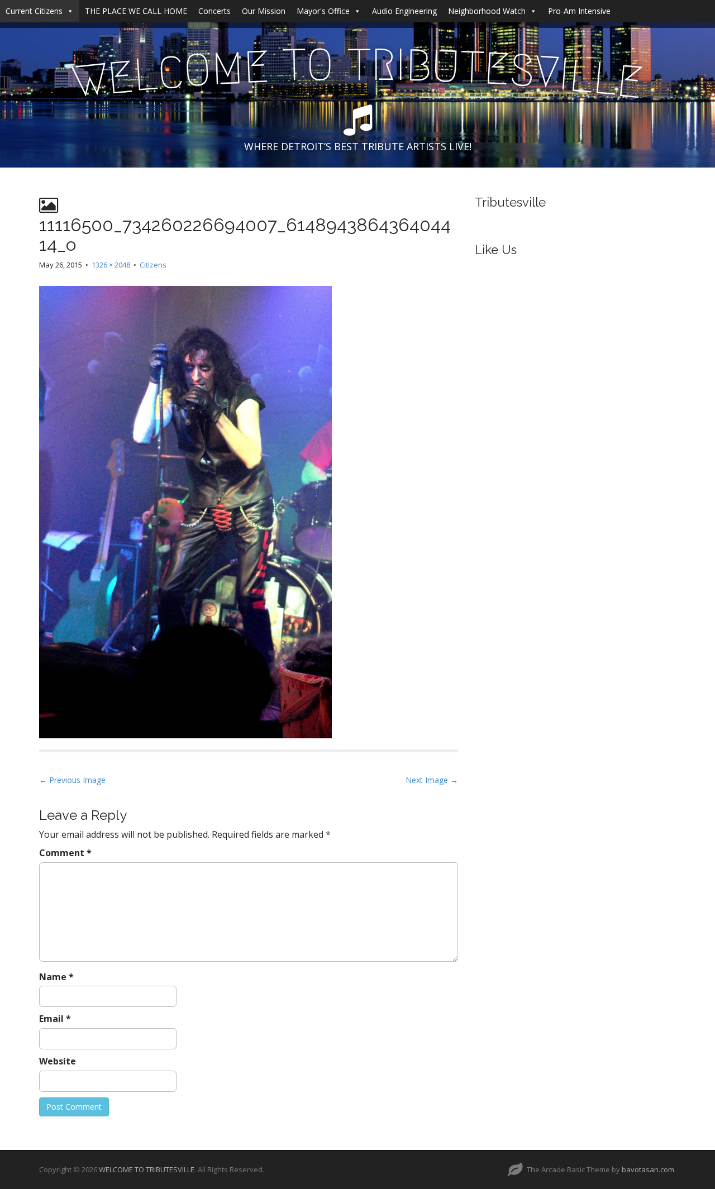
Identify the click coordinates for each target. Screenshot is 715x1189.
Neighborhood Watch (487, 11)
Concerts (214, 11)
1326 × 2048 (111, 265)
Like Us (496, 249)
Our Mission (263, 11)
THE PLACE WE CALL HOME (136, 11)
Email (55, 1019)
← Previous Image (72, 780)
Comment (65, 853)
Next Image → (432, 780)
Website (57, 1061)
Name (56, 977)
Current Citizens (34, 11)
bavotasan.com (648, 1169)
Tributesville (510, 202)
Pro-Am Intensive (579, 11)
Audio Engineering (404, 11)
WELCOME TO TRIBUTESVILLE (146, 1169)
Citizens (153, 265)
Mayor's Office (323, 11)
